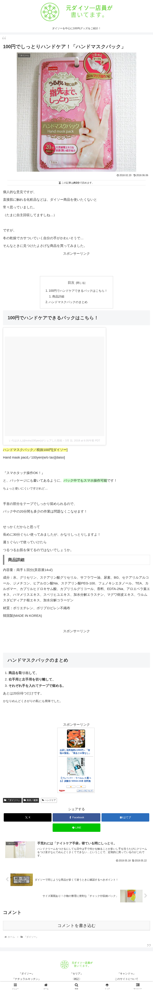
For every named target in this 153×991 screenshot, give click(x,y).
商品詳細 (58, 296)
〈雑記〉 (76, 978)
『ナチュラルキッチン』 (26, 978)
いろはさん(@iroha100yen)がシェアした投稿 (35, 440)
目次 (71, 282)
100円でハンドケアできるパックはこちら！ (78, 290)
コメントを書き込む (76, 925)
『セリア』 (76, 973)
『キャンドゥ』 (126, 973)
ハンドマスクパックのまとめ (68, 302)
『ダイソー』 (14, 800)
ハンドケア (50, 800)
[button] (141, 671)
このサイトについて (126, 978)
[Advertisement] (76, 264)
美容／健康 (32, 800)
